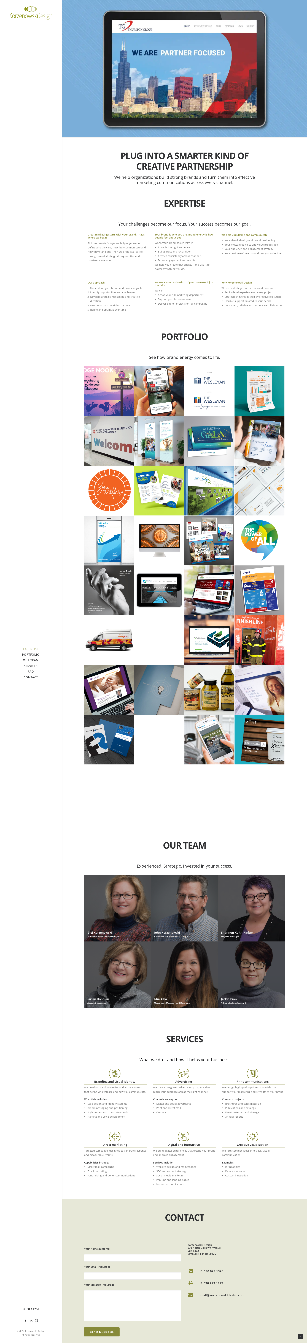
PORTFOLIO (30, 655)
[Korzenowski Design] (31, 13)
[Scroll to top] (300, 1336)
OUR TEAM (31, 660)
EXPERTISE (31, 649)
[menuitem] (31, 649)
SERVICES (31, 666)
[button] (25, 1321)
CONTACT (31, 677)
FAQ (31, 672)
